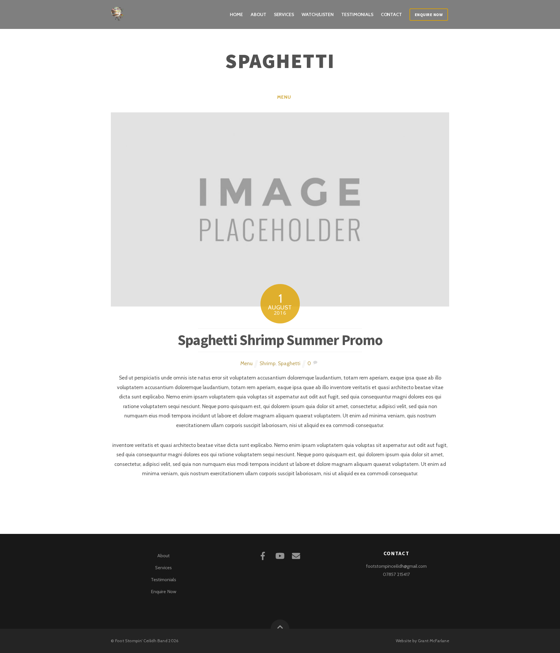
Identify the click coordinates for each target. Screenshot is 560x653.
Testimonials (357, 14)
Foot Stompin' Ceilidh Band (141, 640)
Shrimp (268, 363)
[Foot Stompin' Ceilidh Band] (118, 16)
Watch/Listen (318, 14)
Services (284, 14)
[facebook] (264, 555)
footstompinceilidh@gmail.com (396, 566)
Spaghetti (289, 363)
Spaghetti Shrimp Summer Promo (280, 340)
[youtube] (280, 555)
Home (236, 14)
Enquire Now (429, 14)
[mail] (297, 555)
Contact (391, 14)
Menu (284, 97)
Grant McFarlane (433, 640)
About (258, 14)
